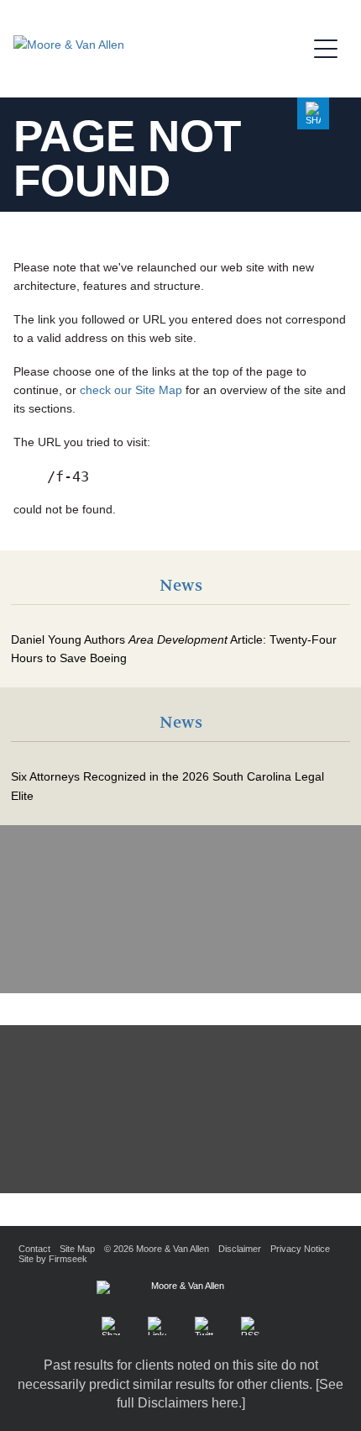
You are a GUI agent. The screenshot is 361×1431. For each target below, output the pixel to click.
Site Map (77, 1249)
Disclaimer (239, 1249)
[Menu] (331, 46)
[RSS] (250, 1326)
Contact (34, 1249)
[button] (313, 113)
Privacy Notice (300, 1249)
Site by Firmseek (52, 1259)
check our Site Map (131, 390)
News (181, 585)
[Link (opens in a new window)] (157, 1326)
